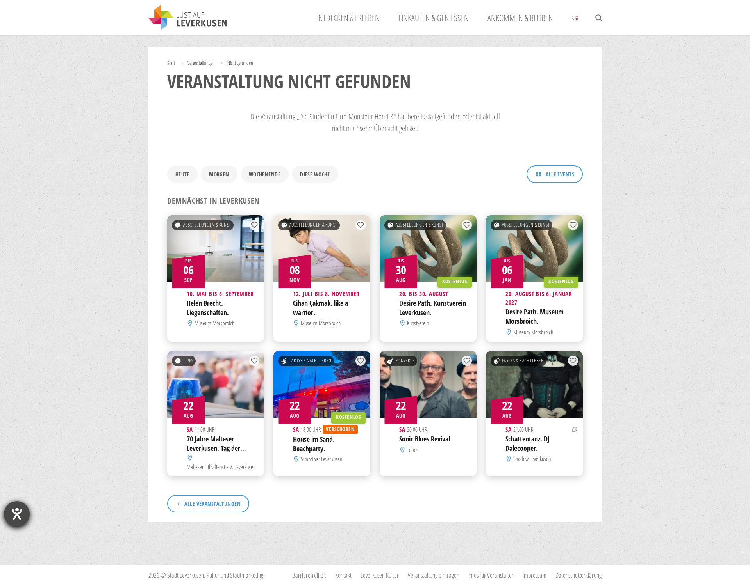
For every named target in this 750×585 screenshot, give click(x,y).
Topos (412, 450)
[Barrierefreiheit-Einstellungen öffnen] (17, 514)
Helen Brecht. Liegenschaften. (208, 307)
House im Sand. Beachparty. (314, 443)
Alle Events (560, 174)
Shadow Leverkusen (532, 459)
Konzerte (405, 360)
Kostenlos (454, 281)
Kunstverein (418, 323)
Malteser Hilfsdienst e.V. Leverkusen (221, 466)
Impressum (534, 575)
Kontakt (343, 575)
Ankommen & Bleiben (520, 17)
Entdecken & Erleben (347, 17)
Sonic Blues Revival (424, 438)
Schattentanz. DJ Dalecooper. (527, 443)
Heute (182, 174)
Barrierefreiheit (309, 575)
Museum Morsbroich (214, 323)
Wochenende (264, 174)
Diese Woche (315, 174)
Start (171, 62)
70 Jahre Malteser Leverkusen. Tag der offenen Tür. (213, 448)
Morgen (219, 174)
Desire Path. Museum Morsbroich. (534, 316)
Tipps (188, 360)
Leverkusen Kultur (380, 575)
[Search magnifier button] (599, 18)
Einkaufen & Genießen (433, 17)
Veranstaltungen (201, 62)
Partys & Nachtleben (310, 360)
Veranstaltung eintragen (433, 575)
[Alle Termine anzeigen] (574, 429)
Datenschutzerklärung (578, 575)
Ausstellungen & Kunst (207, 225)
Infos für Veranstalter (491, 575)
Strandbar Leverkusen (321, 459)
